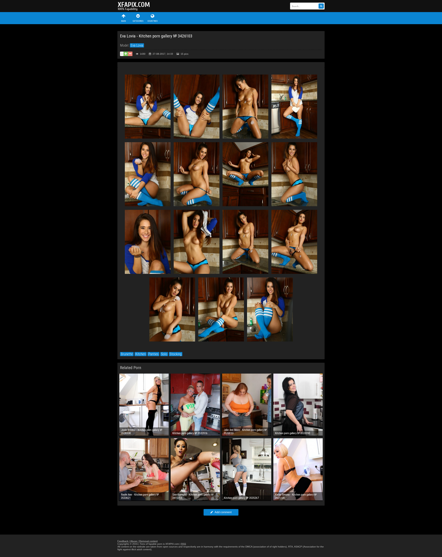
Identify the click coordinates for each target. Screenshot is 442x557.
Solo (164, 354)
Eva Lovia (137, 45)
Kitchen (140, 354)
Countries (152, 21)
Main (123, 21)
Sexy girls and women (134, 6)
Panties (153, 354)
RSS (183, 544)
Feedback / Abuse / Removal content (137, 541)
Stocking (175, 354)
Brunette (127, 354)
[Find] (321, 6)
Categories (138, 21)
